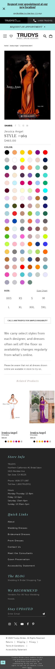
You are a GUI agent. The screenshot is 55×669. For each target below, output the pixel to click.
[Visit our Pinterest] (33, 624)
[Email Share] (27, 126)
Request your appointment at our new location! (27, 5)
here (30, 667)
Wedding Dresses (17, 528)
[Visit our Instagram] (9, 624)
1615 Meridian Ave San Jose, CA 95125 (27, 13)
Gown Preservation (19, 559)
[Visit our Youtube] (22, 624)
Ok (3, 662)
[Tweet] (19, 125)
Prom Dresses (15, 540)
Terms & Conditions (15, 646)
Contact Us (14, 547)
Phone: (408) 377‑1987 (18, 480)
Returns (9, 642)
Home (6, 45)
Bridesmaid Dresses (19, 534)
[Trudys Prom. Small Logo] (14, 20)
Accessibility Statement (21, 565)
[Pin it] (23, 125)
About (11, 522)
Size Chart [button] (42, 290)
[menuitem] (14, 20)
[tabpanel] (27, 85)
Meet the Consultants (20, 553)
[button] (51, 36)
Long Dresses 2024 (26, 45)
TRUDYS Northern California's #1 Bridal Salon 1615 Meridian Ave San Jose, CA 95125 (25, 469)
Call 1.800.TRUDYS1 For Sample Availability (27, 321)
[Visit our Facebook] (27, 624)
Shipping (21, 642)
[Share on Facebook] (15, 125)
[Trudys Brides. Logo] (27, 36)
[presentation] (13, 407)
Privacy (32, 642)
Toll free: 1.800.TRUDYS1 (19, 484)
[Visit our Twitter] (15, 624)
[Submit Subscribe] (44, 614)
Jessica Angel (14, 45)
